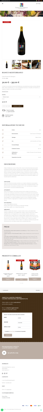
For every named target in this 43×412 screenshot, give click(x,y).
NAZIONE (6, 322)
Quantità (3, 94)
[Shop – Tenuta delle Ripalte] (21, 6)
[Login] (36, 3)
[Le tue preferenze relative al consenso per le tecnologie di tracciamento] (41, 410)
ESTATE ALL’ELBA (21, 273)
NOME (5, 317)
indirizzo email (7, 326)
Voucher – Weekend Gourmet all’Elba (34, 274)
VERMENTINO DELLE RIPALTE (8, 273)
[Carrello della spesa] (39, 3)
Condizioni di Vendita (6, 397)
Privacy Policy (12, 331)
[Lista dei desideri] (38, 3)
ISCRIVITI (8, 335)
